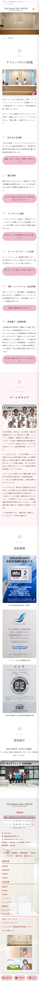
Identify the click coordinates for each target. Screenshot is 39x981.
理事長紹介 (24, 853)
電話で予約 (8, 977)
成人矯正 (5, 891)
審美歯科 (5, 906)
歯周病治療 (5, 870)
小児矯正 (5, 894)
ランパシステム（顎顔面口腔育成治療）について (17, 927)
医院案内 (14, 853)
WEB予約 (20, 977)
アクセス (10, 856)
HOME (6, 853)
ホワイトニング (7, 910)
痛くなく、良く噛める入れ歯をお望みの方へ (19, 271)
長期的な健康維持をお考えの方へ (19, 308)
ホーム (4, 38)
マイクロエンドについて (9, 923)
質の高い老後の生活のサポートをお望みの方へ (19, 359)
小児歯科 (5, 878)
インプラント (6, 898)
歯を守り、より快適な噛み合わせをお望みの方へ (19, 236)
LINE (33, 977)
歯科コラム (28, 856)
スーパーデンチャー (8, 902)
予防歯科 (5, 874)
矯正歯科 (5, 887)
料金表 (33, 853)
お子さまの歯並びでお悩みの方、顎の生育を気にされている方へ (19, 198)
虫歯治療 (5, 866)
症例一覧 (19, 856)
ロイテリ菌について (8, 931)
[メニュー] (34, 9)
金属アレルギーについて (9, 919)
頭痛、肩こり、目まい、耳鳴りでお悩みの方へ (19, 160)
